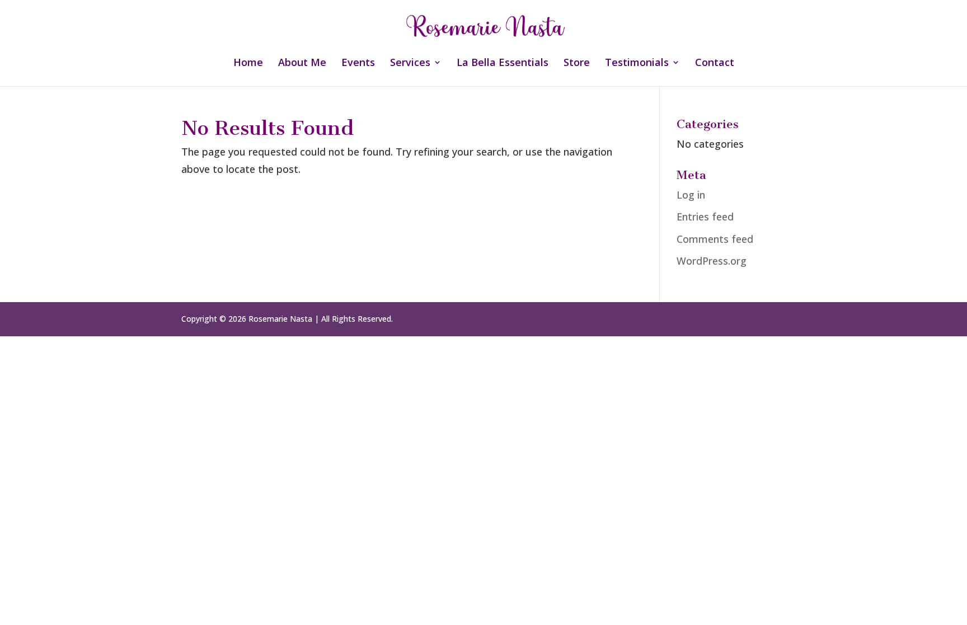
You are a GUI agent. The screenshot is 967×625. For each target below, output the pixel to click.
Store (577, 63)
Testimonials (637, 63)
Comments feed (715, 239)
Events (358, 63)
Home (248, 63)
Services (410, 63)
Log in (691, 194)
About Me (302, 63)
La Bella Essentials (502, 63)
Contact (714, 63)
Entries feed (705, 216)
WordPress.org (712, 260)
